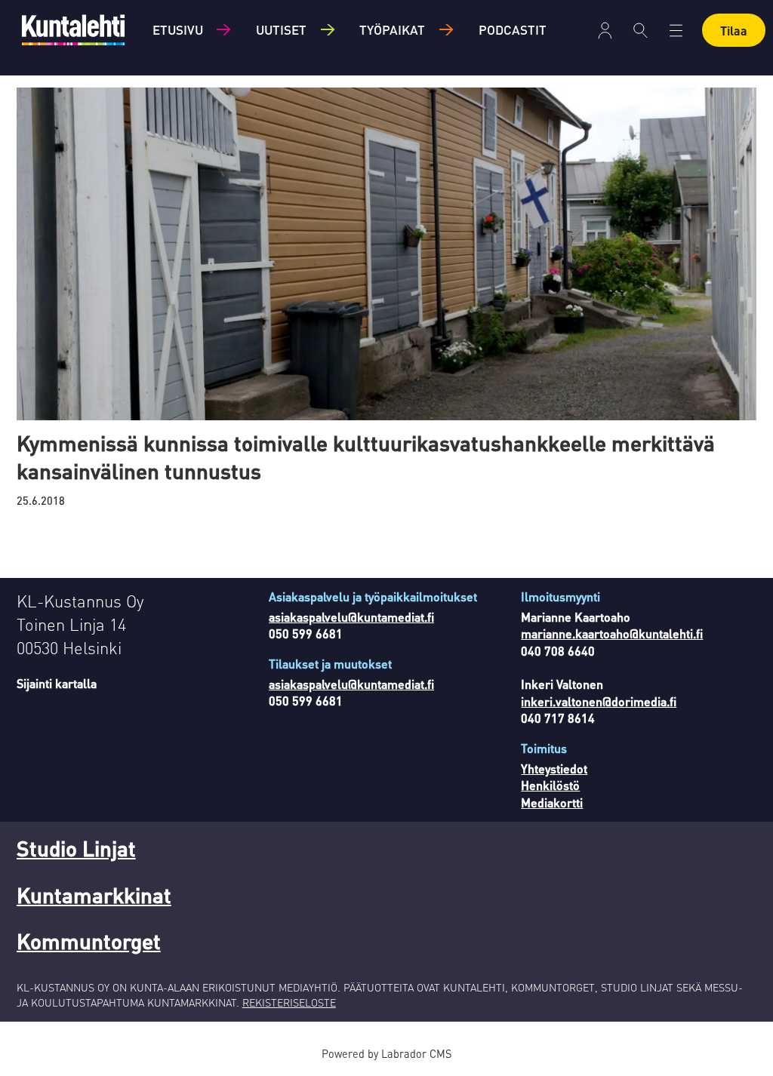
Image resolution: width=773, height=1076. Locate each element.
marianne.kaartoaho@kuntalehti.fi (612, 633)
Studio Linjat (76, 848)
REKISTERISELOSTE (289, 1002)
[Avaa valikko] (605, 30)
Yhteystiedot (554, 768)
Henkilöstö (550, 785)
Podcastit (513, 29)
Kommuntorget (89, 941)
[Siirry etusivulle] (73, 30)
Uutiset (281, 29)
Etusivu (177, 29)
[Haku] (640, 30)
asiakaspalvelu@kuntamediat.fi (351, 617)
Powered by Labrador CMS (386, 1053)
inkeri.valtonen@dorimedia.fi (598, 701)
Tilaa (733, 30)
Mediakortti (552, 802)
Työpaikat (392, 29)
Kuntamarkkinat (94, 894)
